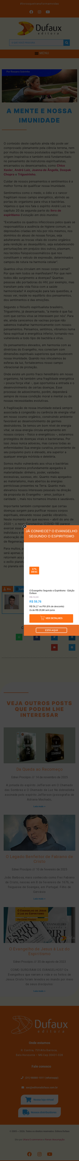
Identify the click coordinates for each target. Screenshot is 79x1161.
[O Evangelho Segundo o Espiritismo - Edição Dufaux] (53, 546)
